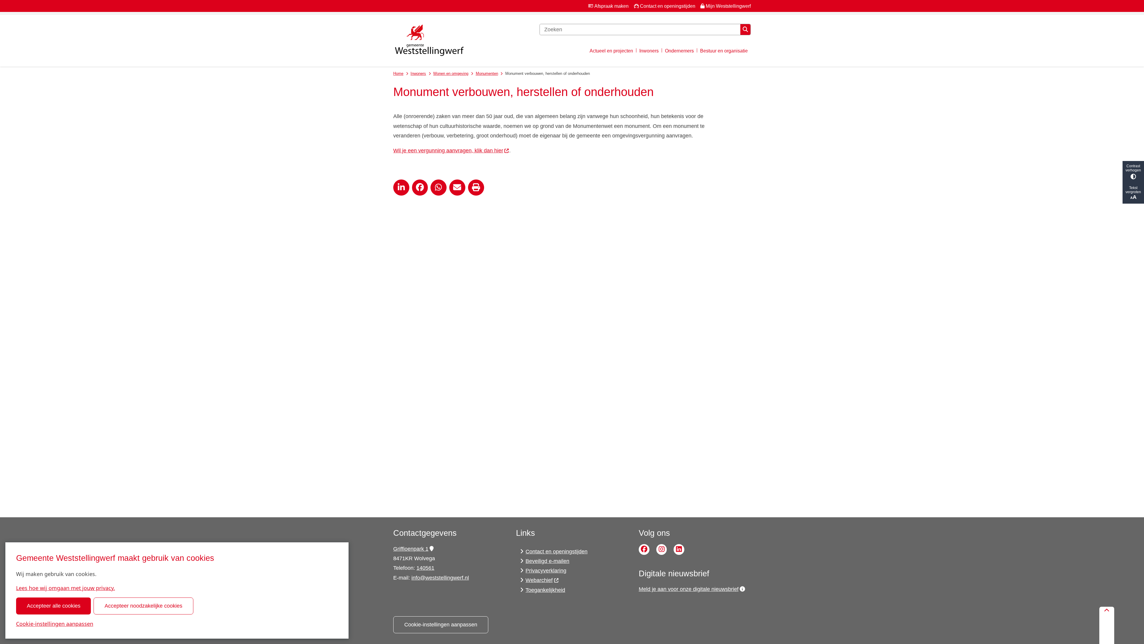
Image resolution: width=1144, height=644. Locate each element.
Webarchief (539, 580)
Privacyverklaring (546, 571)
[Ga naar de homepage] (429, 40)
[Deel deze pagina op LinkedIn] (401, 187)
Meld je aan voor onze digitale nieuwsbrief (689, 589)
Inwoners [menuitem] (649, 50)
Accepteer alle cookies (53, 606)
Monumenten (487, 73)
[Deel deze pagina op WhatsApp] (438, 187)
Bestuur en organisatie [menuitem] (724, 50)
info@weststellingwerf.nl (440, 578)
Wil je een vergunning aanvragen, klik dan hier (448, 151)
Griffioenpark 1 (410, 549)
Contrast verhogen (1133, 168)
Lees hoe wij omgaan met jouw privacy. (65, 588)
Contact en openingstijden (556, 552)
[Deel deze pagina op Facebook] (420, 187)
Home (398, 73)
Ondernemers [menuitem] (679, 50)
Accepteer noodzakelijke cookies (143, 606)
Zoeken (745, 29)
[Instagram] (661, 549)
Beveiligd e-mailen (547, 561)
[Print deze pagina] (476, 187)
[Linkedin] (679, 549)
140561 (425, 568)
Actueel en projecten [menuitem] (611, 50)
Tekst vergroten (1133, 190)
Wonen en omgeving (450, 73)
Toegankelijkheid (545, 590)
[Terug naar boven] (1106, 625)
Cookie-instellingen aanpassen (54, 623)
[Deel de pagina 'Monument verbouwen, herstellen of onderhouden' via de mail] (457, 187)
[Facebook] (644, 549)
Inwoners (418, 73)
